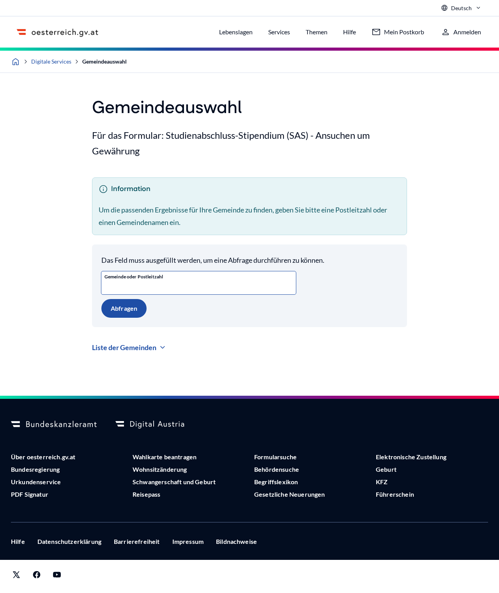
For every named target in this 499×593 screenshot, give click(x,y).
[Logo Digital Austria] (158, 424)
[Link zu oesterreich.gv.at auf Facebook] (36, 576)
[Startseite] (15, 61)
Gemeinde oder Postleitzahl (133, 277)
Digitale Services (51, 61)
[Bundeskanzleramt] (54, 424)
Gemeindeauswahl (104, 61)
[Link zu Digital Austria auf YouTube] (56, 576)
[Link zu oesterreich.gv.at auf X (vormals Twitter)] (16, 576)
